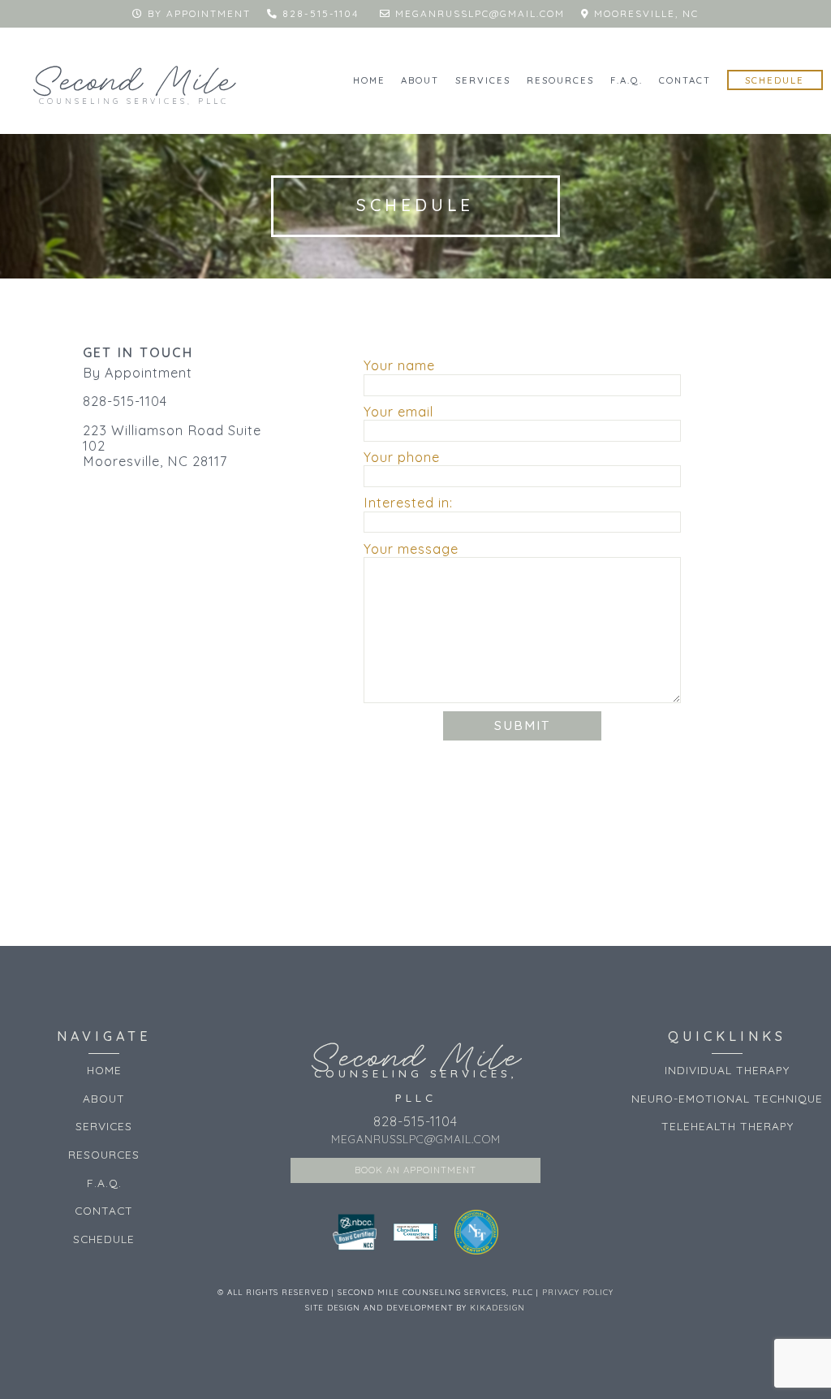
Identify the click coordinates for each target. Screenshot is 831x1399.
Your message (411, 549)
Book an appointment (415, 1170)
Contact (685, 80)
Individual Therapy (727, 1070)
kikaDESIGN (497, 1307)
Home (369, 80)
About (420, 80)
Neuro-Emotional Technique (727, 1098)
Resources (560, 80)
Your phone (402, 457)
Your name (399, 365)
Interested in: (408, 503)
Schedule (774, 80)
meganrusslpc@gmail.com (480, 13)
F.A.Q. (626, 80)
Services (482, 80)
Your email (398, 412)
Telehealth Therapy (727, 1126)
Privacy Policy (578, 1292)
